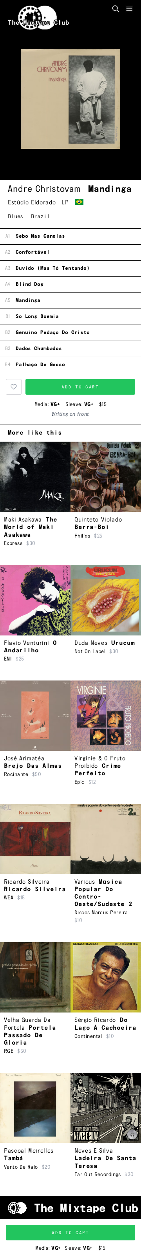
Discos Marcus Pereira (101, 912)
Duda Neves (90, 643)
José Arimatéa (24, 758)
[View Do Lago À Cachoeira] (105, 977)
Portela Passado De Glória (30, 1035)
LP (65, 202)
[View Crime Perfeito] (105, 715)
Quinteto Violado (98, 519)
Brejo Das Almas (33, 766)
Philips (82, 536)
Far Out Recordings (97, 1174)
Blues (15, 216)
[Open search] (115, 9)
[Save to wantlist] (14, 387)
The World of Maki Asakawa (30, 527)
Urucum (122, 643)
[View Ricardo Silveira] (35, 839)
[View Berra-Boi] (105, 477)
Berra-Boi (91, 527)
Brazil (40, 216)
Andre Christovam (44, 189)
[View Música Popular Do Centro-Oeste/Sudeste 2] (105, 839)
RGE (8, 1051)
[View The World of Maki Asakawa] (35, 477)
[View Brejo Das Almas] (35, 715)
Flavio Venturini (26, 643)
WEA (8, 898)
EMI (8, 659)
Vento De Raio (21, 1167)
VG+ (55, 404)
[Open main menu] (129, 9)
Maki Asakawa (23, 519)
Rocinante (16, 774)
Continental (88, 1036)
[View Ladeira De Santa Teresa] (105, 1108)
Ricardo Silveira (26, 882)
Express (13, 543)
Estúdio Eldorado (32, 202)
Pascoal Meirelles (29, 1151)
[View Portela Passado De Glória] (35, 977)
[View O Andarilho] (35, 600)
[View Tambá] (35, 1108)
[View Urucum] (105, 600)
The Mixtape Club (38, 23)
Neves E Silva (93, 1151)
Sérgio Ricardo (95, 1020)
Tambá (13, 1158)
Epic (79, 782)
